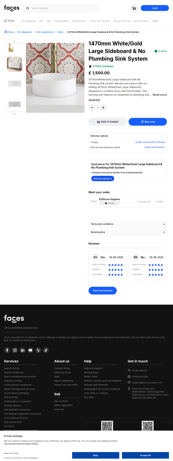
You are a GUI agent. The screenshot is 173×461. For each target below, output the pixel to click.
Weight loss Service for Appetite (21, 430)
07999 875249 (140, 376)
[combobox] (64, 8)
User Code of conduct (95, 393)
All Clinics (9, 426)
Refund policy (98, 232)
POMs (155, 21)
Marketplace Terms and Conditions (102, 389)
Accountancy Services (16, 417)
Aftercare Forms (62, 372)
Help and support (93, 368)
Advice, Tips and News (66, 384)
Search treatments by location (20, 376)
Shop (11, 32)
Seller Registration (63, 405)
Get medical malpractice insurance (22, 413)
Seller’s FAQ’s (90, 376)
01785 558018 (139, 370)
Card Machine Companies (17, 384)
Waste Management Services (19, 389)
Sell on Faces (61, 401)
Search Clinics (11, 368)
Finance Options (12, 405)
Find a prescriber (13, 422)
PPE (41, 21)
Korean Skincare (122, 21)
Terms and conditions (102, 224)
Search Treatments (14, 372)
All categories (28, 21)
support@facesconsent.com (147, 382)
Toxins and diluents (100, 21)
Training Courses (13, 380)
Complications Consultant (17, 401)
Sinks (60, 32)
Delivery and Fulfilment (96, 384)
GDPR (56, 376)
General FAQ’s (91, 372)
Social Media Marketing (16, 393)
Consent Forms (62, 368)
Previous (7, 112)
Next (7, 40)
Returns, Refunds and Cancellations (102, 380)
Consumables (61, 21)
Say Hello (89, 397)
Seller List (59, 409)
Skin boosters (141, 21)
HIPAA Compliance (63, 380)
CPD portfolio (11, 397)
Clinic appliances (45, 32)
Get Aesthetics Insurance (17, 409)
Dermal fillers (79, 21)
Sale (48, 21)
